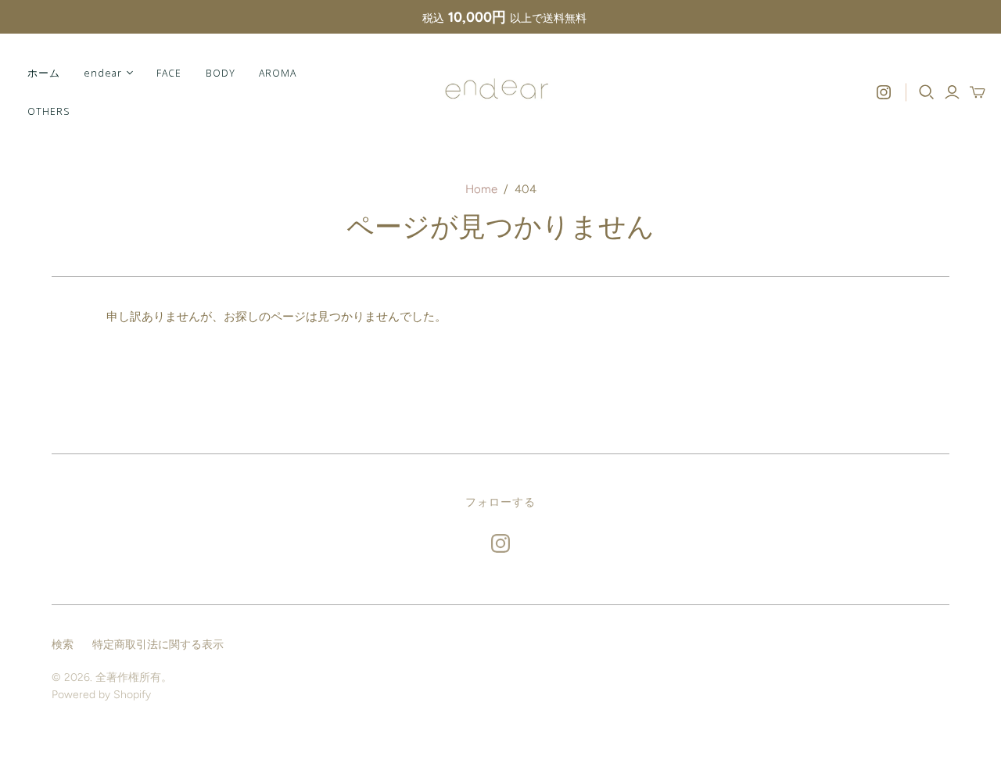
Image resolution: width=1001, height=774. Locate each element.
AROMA (277, 73)
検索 (63, 644)
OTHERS (48, 111)
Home (481, 189)
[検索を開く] (927, 92)
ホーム (43, 73)
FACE (168, 73)
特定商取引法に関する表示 (158, 644)
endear (103, 73)
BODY (220, 73)
